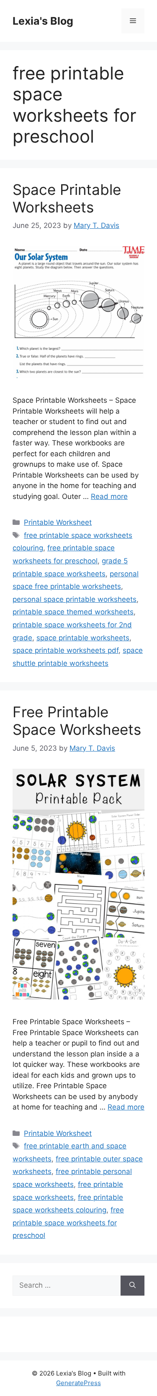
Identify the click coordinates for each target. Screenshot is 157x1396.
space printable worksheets (82, 638)
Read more (109, 496)
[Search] (132, 1286)
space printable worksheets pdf (65, 650)
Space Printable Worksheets (67, 198)
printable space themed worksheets (73, 612)
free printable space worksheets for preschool (68, 1223)
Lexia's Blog (43, 21)
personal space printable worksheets (74, 599)
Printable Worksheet (58, 522)
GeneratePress (78, 1383)
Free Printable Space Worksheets (77, 720)
